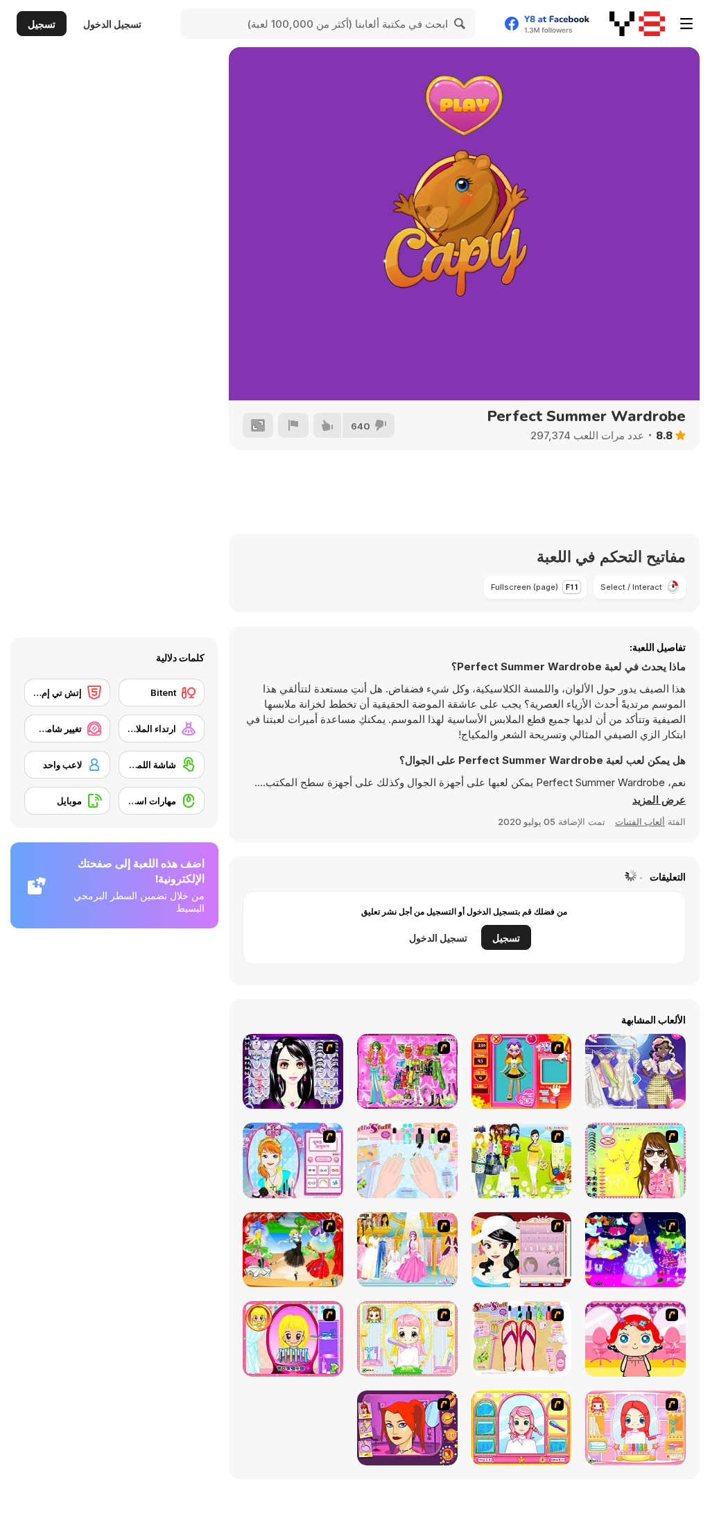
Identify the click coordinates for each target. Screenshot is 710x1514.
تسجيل (41, 24)
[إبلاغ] (293, 425)
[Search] (460, 23)
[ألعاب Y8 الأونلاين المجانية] (637, 23)
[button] (659, 800)
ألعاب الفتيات (640, 821)
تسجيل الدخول (112, 24)
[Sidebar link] (686, 23)
